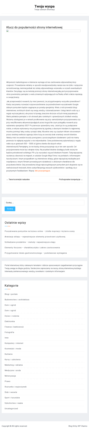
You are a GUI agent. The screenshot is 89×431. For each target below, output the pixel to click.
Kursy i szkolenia (13, 359)
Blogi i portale (11, 294)
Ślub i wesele (11, 392)
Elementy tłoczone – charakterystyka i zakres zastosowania (32, 248)
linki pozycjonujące (42, 171)
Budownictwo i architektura (17, 300)
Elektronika (10, 321)
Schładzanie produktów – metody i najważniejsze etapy (30, 242)
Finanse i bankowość (14, 327)
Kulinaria (9, 354)
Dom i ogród (10, 305)
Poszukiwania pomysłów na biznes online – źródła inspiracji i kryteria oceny (40, 231)
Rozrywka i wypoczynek (16, 387)
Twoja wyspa (45, 6)
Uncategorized (11, 408)
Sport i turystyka (12, 398)
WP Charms (82, 426)
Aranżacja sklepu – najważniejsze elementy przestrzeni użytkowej (35, 237)
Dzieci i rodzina (12, 316)
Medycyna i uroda (13, 370)
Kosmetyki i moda (13, 349)
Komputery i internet (14, 343)
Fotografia (9, 332)
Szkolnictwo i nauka (14, 403)
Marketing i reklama (14, 365)
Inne (7, 338)
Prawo (7, 381)
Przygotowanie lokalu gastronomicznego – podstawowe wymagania (36, 253)
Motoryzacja (10, 376)
